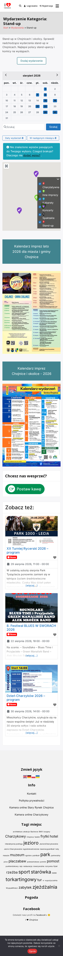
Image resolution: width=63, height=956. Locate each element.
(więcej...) (32, 585)
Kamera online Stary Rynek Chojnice (31, 807)
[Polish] (34, 776)
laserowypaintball (47, 849)
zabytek (25, 887)
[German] (29, 776)
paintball (36, 856)
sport (24, 872)
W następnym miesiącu (42, 138)
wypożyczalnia (51, 880)
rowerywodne (38, 866)
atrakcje (26, 832)
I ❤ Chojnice (31, 920)
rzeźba (12, 872)
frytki (45, 836)
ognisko (28, 856)
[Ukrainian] (38, 776)
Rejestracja (47, 6)
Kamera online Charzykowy (31, 814)
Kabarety (47, 202)
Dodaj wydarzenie (32, 60)
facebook (40, 915)
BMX (41, 832)
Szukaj (55, 126)
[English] (25, 776)
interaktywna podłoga (14, 844)
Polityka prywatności (31, 800)
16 (55, 100)
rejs (20, 866)
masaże (6, 856)
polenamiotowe (33, 862)
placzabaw (17, 861)
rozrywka (49, 866)
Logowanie (32, 6)
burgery (47, 832)
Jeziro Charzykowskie (13, 849)
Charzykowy (15, 836)
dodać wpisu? (31, 155)
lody (57, 849)
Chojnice (30, 837)
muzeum (17, 855)
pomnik (43, 862)
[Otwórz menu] (57, 6)
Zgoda (32, 951)
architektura (17, 832)
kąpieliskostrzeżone (31, 849)
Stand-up (48, 225)
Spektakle (48, 218)
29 (45, 112)
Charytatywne (50, 187)
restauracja (27, 866)
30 (54, 112)
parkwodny (55, 856)
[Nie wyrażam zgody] (59, 945)
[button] (19, 210)
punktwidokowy (12, 866)
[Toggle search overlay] (20, 6)
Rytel (55, 866)
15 (45, 100)
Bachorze (34, 832)
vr (43, 880)
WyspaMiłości (12, 888)
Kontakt (31, 793)
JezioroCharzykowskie (48, 844)
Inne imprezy (50, 195)
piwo (6, 862)
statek (54, 873)
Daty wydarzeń (13, 138)
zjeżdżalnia (44, 887)
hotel (54, 836)
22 (45, 106)
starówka (41, 872)
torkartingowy (21, 879)
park (45, 854)
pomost (53, 861)
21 (37, 106)
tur (39, 880)
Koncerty (47, 210)
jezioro (31, 843)
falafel (37, 837)
